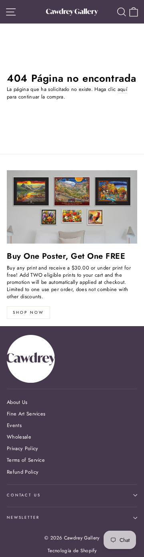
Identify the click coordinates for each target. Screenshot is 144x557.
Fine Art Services (26, 413)
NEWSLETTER (23, 517)
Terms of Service (26, 460)
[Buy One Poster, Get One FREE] (72, 206)
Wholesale (19, 437)
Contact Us (24, 495)
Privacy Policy (22, 448)
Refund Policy (22, 472)
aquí (122, 89)
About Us (17, 402)
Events (14, 425)
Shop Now (28, 312)
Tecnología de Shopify (72, 550)
